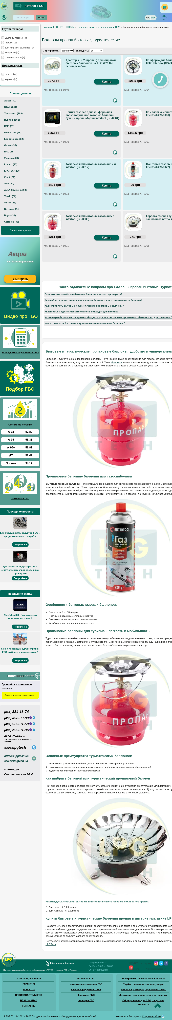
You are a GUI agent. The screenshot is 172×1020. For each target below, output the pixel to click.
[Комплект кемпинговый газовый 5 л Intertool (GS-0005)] (53, 222)
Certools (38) (11, 221)
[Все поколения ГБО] (20, 484)
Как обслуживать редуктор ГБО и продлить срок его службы (20, 534)
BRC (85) (9, 151)
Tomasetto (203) (13, 113)
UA (147, 17)
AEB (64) (9, 183)
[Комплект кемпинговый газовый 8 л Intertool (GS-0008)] (133, 118)
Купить (107, 81)
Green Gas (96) (12, 132)
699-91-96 (16, 730)
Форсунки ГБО (86, 995)
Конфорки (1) (12, 52)
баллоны (116, 362)
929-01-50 (16, 724)
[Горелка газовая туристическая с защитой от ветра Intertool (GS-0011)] (133, 222)
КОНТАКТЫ (28, 1006)
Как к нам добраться (62, 963)
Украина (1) (11, 79)
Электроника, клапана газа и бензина (143, 978)
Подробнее (20, 544)
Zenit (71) (9, 177)
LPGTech (51, 944)
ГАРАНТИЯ (29, 984)
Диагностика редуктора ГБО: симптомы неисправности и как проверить (20, 570)
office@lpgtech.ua (16, 756)
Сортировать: (51, 50)
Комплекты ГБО (86, 978)
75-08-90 (15, 736)
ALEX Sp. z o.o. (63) (15, 190)
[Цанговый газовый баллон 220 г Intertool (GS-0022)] (133, 170)
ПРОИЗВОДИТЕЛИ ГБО (28, 995)
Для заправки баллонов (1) (19, 48)
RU (153, 17)
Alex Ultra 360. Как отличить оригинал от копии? (20, 617)
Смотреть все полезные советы (20, 695)
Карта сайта (134, 969)
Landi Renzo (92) (14, 139)
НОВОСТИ (29, 989)
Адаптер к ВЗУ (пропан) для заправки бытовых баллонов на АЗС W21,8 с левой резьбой (91, 63)
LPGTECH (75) (12, 170)
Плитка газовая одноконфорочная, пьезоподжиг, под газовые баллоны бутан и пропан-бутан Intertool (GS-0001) (92, 115)
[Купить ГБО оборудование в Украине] (8, 967)
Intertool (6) (11, 74)
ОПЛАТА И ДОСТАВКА (29, 978)
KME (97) (9, 126)
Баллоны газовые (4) (16, 38)
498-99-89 (16, 718)
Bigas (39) (10, 215)
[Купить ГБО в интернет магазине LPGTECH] (4, 9)
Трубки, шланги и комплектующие (143, 984)
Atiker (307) (10, 100)
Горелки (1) (11, 43)
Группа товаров (13, 29)
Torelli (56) (10, 196)
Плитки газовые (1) (15, 58)
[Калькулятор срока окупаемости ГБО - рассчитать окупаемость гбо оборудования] (20, 338)
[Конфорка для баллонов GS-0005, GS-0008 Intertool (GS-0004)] (133, 66)
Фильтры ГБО (86, 1000)
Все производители (20, 230)
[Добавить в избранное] (115, 100)
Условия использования (156, 969)
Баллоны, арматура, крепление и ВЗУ (143, 989)
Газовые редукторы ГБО (86, 989)
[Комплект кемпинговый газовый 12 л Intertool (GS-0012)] (53, 170)
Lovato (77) (10, 164)
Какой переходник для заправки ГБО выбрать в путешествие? (20, 650)
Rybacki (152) (12, 119)
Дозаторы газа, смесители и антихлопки (143, 995)
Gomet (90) (10, 145)
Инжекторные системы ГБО (86, 984)
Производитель (12, 65)
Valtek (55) (10, 202)
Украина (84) (11, 158)
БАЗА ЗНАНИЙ (28, 1000)
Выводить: (82, 50)
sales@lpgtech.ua (16, 761)
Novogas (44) (11, 209)
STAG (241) (10, 107)
